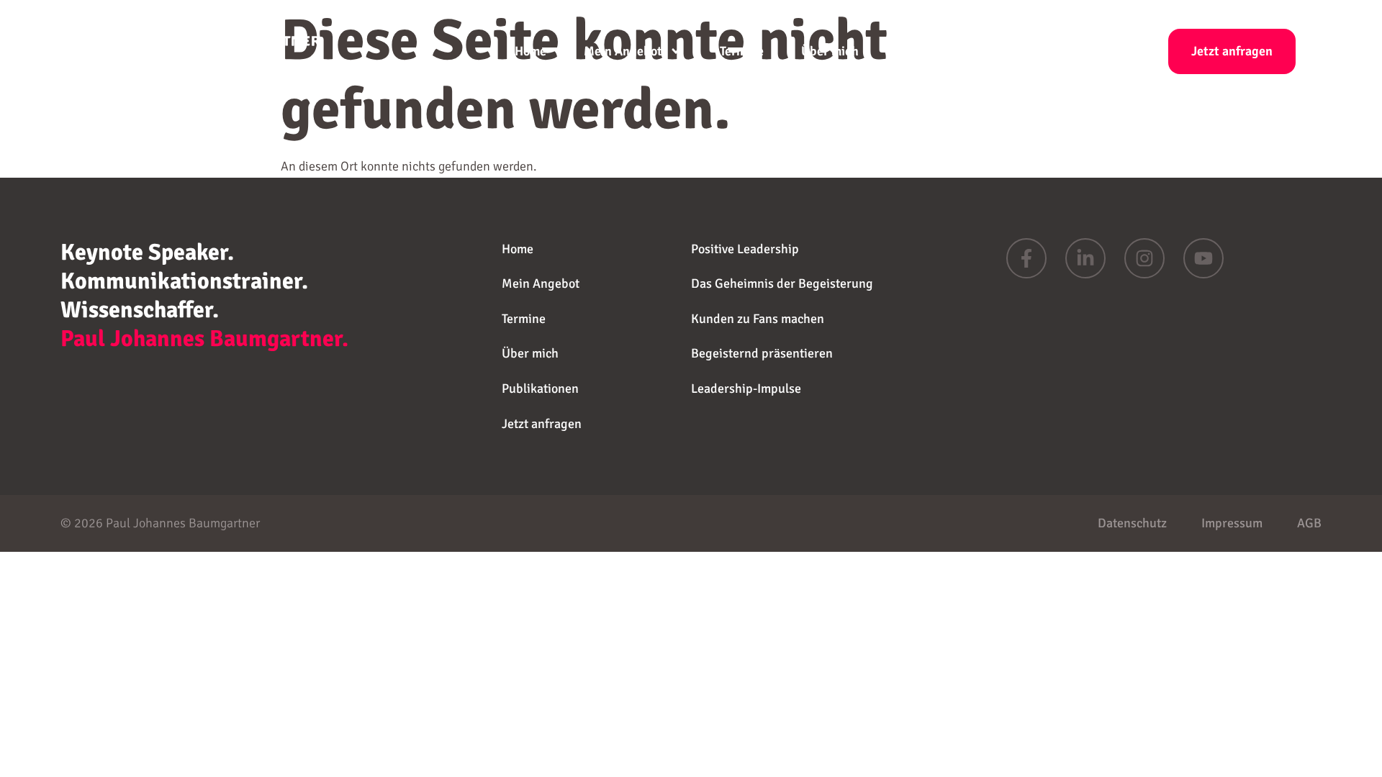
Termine (742, 51)
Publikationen (935, 51)
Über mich (830, 51)
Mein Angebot (623, 51)
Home (530, 51)
